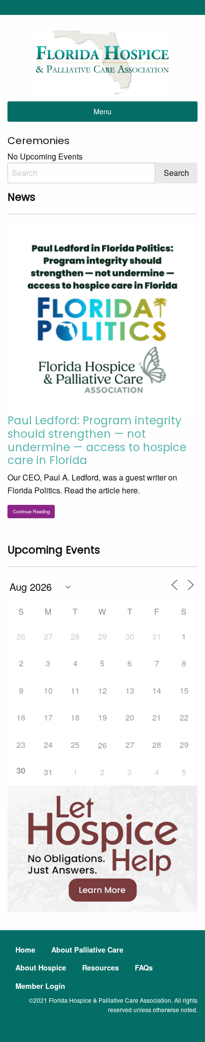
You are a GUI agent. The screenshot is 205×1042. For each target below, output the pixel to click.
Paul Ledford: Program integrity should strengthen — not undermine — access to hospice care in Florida (97, 440)
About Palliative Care (87, 950)
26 (102, 745)
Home (25, 950)
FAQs (144, 967)
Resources (100, 967)
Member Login (40, 986)
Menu (102, 111)
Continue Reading (31, 511)
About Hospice (40, 967)
